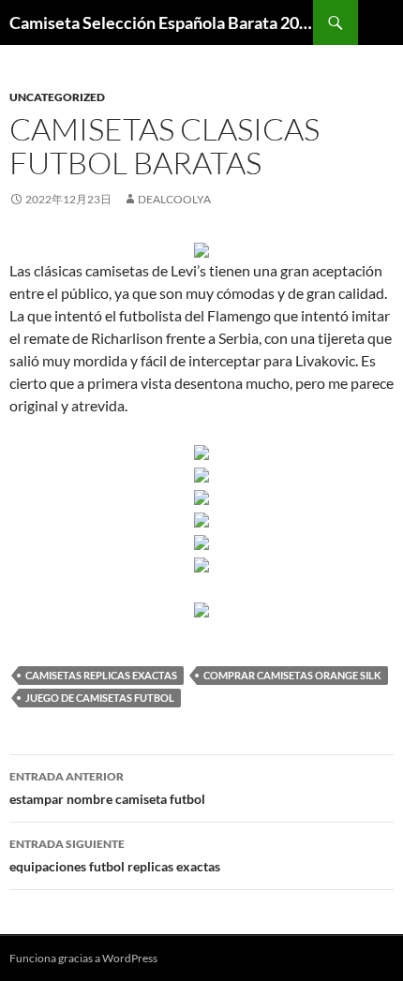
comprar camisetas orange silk (292, 675)
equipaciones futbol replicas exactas (114, 855)
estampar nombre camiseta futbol (107, 788)
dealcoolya (174, 199)
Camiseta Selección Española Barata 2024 (161, 22)
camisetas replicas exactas (101, 675)
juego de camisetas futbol (99, 697)
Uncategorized (57, 97)
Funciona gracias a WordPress (83, 958)
